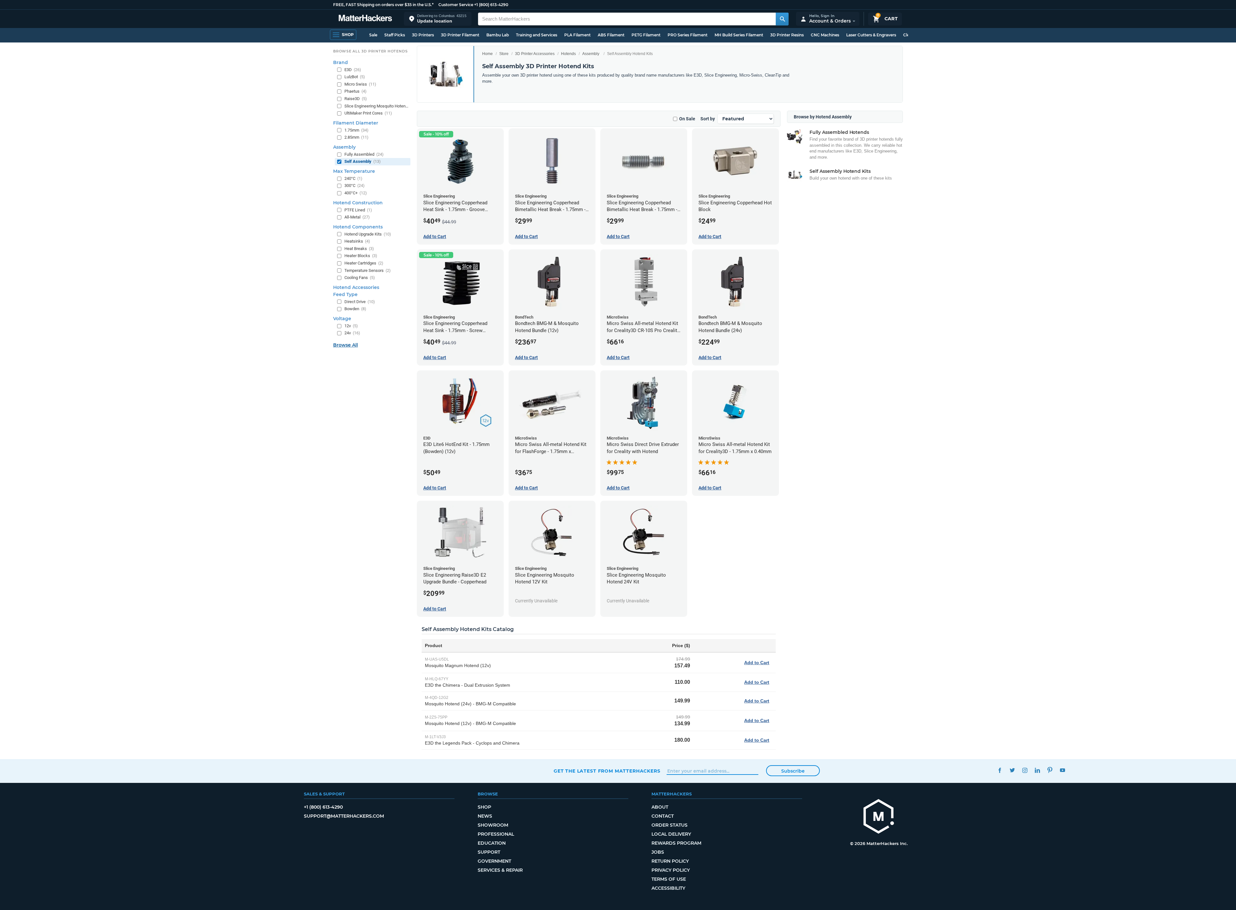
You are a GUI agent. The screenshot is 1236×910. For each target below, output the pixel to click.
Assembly (590, 53)
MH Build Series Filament (739, 34)
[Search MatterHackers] (782, 19)
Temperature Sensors (367, 270)
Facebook (999, 770)
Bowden (355, 308)
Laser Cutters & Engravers (871, 34)
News (485, 816)
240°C (353, 178)
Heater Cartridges (363, 263)
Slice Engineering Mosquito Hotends (376, 106)
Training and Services (536, 34)
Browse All (345, 345)
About (659, 807)
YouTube (1062, 770)
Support (489, 852)
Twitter (1012, 770)
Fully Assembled (364, 154)
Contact (662, 816)
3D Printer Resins (787, 34)
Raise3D (355, 98)
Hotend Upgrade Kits (367, 234)
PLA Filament (577, 34)
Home (487, 53)
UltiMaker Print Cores (368, 113)
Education (492, 843)
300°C (354, 185)
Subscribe (793, 771)
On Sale (687, 118)
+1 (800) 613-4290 (491, 4)
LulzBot (354, 76)
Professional (496, 834)
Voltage (342, 318)
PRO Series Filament (687, 34)
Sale (373, 34)
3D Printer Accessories (535, 53)
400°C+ (355, 192)
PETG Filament (646, 34)
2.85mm (356, 137)
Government (494, 861)
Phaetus (355, 91)
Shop (484, 807)
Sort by (707, 118)
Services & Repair (500, 870)
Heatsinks (357, 241)
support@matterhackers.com (344, 816)
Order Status (669, 825)
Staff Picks (394, 34)
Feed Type (345, 294)
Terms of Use (668, 879)
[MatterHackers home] (365, 18)
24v (352, 332)
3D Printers (423, 34)
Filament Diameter (355, 123)
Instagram (1024, 770)
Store (504, 53)
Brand (340, 62)
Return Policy (670, 861)
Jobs (657, 852)
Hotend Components (358, 227)
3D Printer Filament (460, 34)
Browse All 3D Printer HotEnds (370, 51)
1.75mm (356, 130)
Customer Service (455, 4)
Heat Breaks (359, 248)
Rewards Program (676, 843)
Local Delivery (671, 834)
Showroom (493, 825)
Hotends (568, 53)
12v (351, 325)
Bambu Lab (497, 34)
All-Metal (357, 217)
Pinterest (1049, 770)
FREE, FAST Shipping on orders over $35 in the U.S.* (383, 4)
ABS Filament (611, 34)
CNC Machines (825, 34)
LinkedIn (1037, 770)
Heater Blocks (360, 255)
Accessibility (668, 888)
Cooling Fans (359, 277)
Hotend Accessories (356, 287)
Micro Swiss (360, 84)
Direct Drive (359, 301)
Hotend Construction (358, 203)
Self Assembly (362, 161)
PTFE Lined (358, 210)
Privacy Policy (670, 870)
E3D (352, 69)
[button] (438, 19)
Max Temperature (354, 171)
